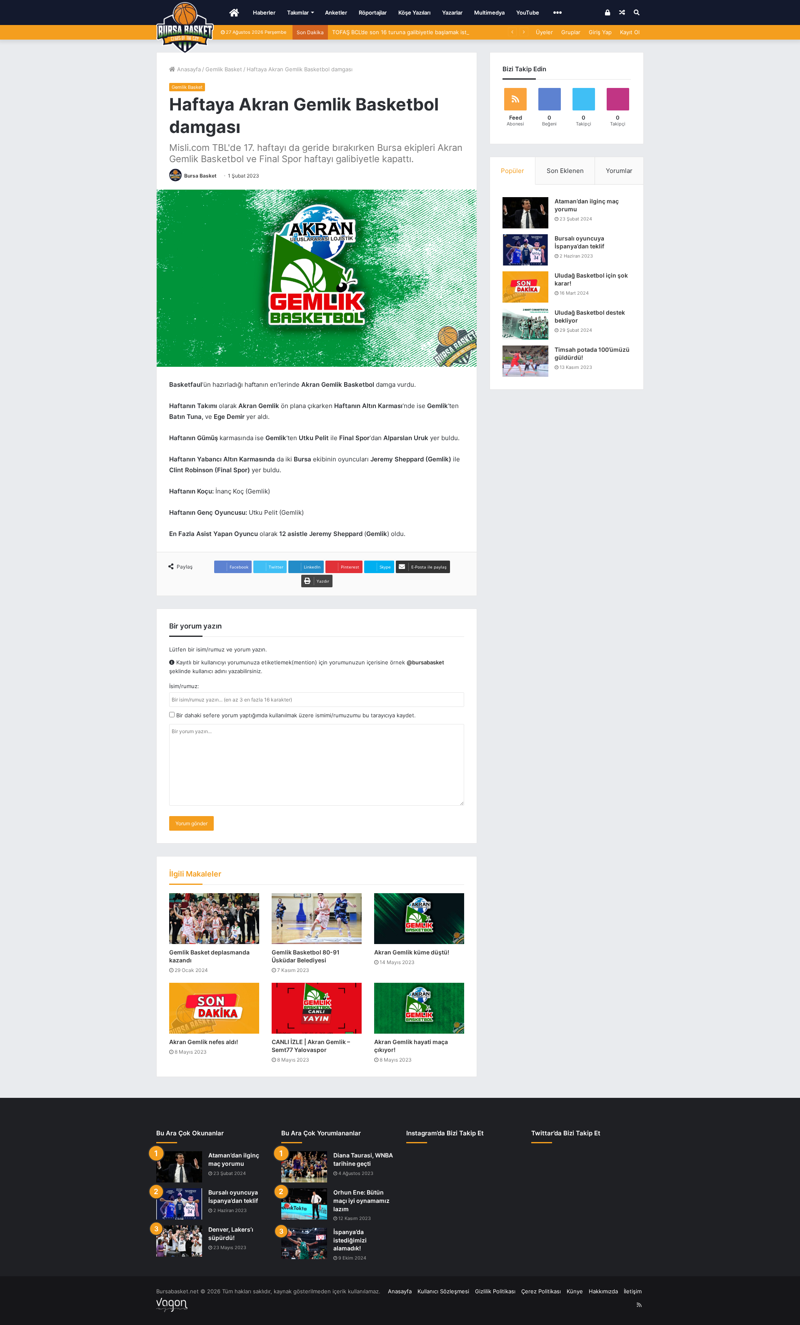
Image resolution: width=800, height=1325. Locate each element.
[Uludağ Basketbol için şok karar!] (525, 287)
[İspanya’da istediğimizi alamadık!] (304, 1243)
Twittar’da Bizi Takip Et (565, 1133)
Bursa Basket (200, 176)
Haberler (264, 12)
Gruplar (570, 32)
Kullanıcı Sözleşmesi (443, 1291)
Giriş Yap (600, 32)
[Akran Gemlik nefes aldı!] (214, 1008)
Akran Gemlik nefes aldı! (203, 1041)
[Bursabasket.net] (185, 28)
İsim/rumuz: (184, 686)
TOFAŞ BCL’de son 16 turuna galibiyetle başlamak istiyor (404, 32)
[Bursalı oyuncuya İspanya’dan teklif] (525, 250)
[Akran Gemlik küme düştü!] (419, 918)
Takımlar (298, 12)
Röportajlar (373, 12)
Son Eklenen (565, 171)
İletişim (633, 1291)
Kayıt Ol (630, 32)
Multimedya (489, 12)
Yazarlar (452, 12)
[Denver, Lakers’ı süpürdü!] (179, 1241)
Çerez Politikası (541, 1291)
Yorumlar (619, 171)
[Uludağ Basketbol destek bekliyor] (525, 324)
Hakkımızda (603, 1291)
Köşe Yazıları (414, 12)
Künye (575, 1291)
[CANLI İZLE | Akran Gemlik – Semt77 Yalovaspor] (317, 1008)
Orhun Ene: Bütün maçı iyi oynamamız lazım (361, 1200)
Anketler (336, 12)
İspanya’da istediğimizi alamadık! (350, 1240)
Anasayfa (188, 69)
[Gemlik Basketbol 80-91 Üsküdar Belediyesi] (317, 918)
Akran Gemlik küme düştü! (411, 952)
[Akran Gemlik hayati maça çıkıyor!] (419, 1008)
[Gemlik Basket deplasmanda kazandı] (214, 918)
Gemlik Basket (223, 69)
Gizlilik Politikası (495, 1291)
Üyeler (544, 32)
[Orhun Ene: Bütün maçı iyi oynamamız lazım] (304, 1204)
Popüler (512, 171)
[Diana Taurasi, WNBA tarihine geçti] (304, 1166)
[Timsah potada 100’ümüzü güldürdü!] (525, 361)
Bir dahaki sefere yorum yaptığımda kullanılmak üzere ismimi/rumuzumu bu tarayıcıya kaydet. (295, 715)
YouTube (527, 12)
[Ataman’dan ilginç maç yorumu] (525, 212)
